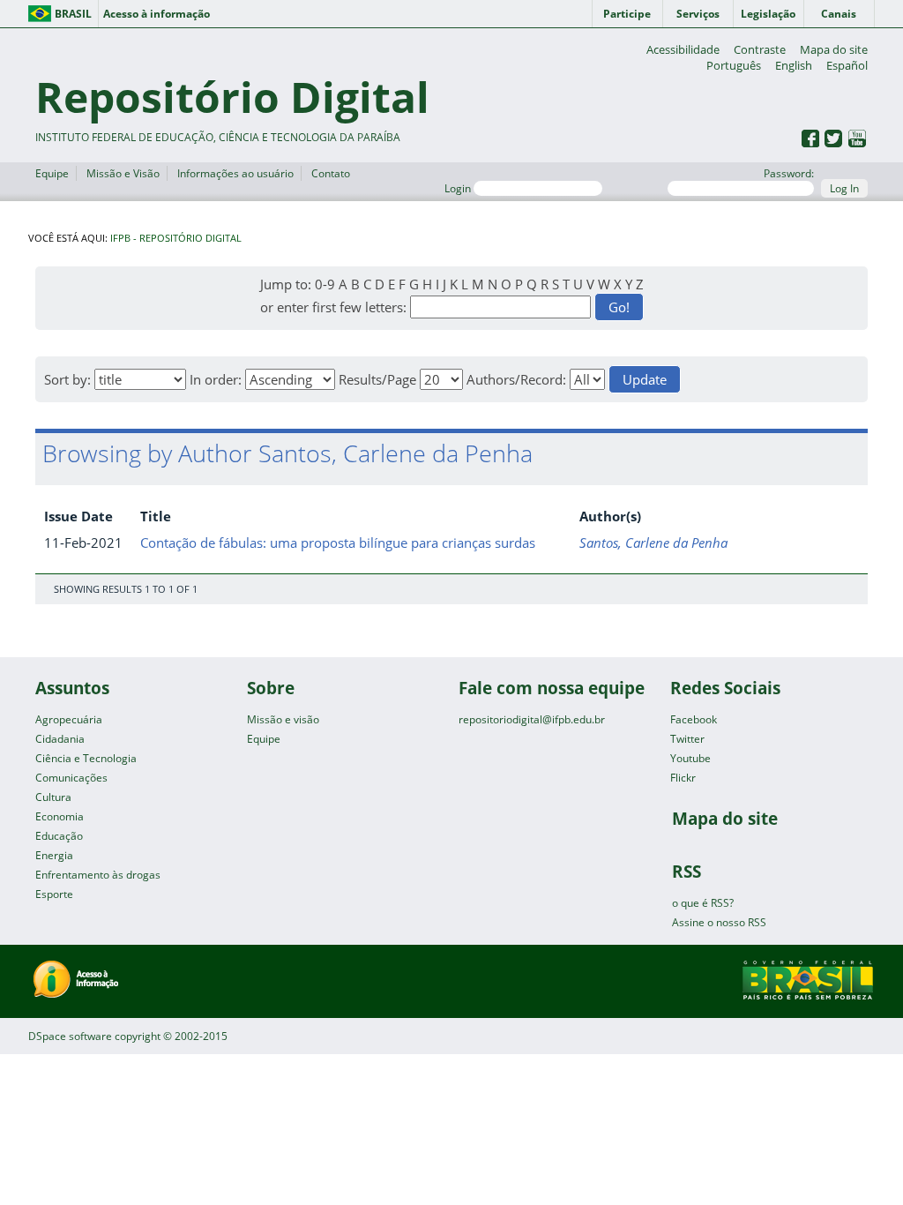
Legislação (768, 13)
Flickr (683, 777)
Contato (330, 173)
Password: (789, 173)
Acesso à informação (156, 13)
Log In (844, 188)
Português (733, 65)
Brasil (73, 13)
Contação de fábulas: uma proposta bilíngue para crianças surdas (337, 542)
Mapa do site (834, 49)
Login (459, 188)
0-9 (325, 284)
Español (847, 65)
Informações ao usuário (235, 173)
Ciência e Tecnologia (86, 758)
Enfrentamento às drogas (97, 874)
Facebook (693, 719)
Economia (59, 816)
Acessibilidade (683, 49)
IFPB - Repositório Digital (176, 238)
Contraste (760, 49)
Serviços (698, 13)
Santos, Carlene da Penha (653, 542)
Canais (838, 13)
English (793, 65)
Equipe (52, 173)
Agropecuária (68, 719)
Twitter (687, 738)
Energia (54, 855)
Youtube (690, 758)
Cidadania (60, 738)
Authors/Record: (516, 379)
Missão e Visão (123, 173)
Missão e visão (283, 719)
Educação (59, 835)
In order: (216, 379)
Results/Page (377, 379)
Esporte (54, 894)
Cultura (53, 797)
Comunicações (71, 777)
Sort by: (67, 379)
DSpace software (70, 1036)
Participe (627, 13)
